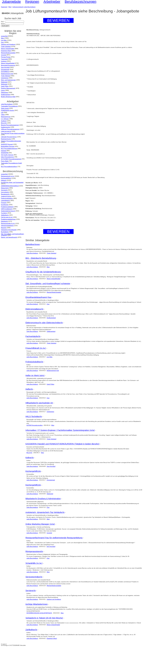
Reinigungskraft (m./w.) (7, 176)
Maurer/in (3, 227)
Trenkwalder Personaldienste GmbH (11, 163)
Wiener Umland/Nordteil (8, 63)
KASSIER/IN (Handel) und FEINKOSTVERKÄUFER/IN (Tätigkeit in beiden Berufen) (62, 444)
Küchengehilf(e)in (6, 178)
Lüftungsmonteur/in (18, 7)
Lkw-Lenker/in (5, 192)
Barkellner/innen (33, 244)
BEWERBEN (58, 20)
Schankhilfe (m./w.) (34, 563)
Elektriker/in (4, 221)
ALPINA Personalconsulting (34, 425)
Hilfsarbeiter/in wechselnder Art (39, 403)
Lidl (2, 112)
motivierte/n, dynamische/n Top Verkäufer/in (45, 512)
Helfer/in (29, 389)
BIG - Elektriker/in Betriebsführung (41, 258)
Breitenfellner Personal (7, 146)
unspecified (4, 36)
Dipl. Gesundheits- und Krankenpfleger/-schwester (12, 234)
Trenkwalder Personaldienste (9, 106)
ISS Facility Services (7, 155)
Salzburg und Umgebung (8, 44)
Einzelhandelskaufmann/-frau (38, 297)
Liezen (3, 90)
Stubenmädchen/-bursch (8, 211)
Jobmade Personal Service (9, 137)
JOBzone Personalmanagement (10, 129)
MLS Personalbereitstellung (9, 166)
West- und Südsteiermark (8, 80)
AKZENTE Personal (7, 144)
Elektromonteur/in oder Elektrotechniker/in (44, 323)
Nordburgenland (5, 94)
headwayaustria (5, 127)
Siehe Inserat (5, 108)
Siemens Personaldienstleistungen (11, 141)
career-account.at (6, 131)
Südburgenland (51, 331)
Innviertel (3, 55)
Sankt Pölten (4, 86)
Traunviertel (4, 59)
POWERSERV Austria (7, 110)
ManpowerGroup (5, 116)
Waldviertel (4, 82)
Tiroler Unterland (5, 46)
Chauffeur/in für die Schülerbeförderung (43, 272)
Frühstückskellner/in (34, 362)
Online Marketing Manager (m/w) (40, 524)
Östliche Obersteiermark (8, 88)
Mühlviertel (4, 84)
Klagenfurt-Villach (6, 50)
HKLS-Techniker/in (34, 416)
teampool (3, 150)
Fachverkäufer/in (33, 336)
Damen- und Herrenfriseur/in (9, 237)
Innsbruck (4, 61)
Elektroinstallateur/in (34, 309)
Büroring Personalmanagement (10, 125)
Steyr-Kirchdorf (5, 67)
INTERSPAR (4, 152)
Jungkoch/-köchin (6, 196)
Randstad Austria (6, 139)
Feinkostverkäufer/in (7, 198)
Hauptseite (4, 7)
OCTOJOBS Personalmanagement (11, 159)
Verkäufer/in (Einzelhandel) (8, 229)
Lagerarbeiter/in (5, 200)
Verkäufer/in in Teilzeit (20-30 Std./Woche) (44, 618)
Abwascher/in (5, 188)
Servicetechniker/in (34, 577)
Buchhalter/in (5, 232)
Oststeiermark (5, 69)
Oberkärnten (4, 92)
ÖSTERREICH (5, 71)
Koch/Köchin (4, 204)
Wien (9, 7)
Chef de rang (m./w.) (7, 217)
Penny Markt (4, 161)
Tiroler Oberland (5, 76)
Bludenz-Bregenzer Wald (8, 96)
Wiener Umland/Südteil (7, 48)
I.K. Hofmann (5, 119)
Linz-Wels (4, 40)
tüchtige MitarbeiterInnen (37, 604)
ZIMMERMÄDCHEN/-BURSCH (10, 186)
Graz (2, 42)
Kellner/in (3, 180)
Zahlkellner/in (5, 215)
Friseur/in (3, 202)
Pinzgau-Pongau (5, 57)
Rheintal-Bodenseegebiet (8, 53)
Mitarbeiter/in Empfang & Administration (43, 499)
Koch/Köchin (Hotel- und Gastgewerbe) (12, 182)
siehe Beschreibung (29, 7)
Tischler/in (4, 213)
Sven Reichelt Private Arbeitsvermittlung (12, 133)
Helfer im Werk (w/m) (35, 375)
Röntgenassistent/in (34, 551)
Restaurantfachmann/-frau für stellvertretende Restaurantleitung (54, 538)
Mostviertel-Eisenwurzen (8, 65)
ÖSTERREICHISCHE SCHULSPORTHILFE (39, 613)
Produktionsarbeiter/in (7, 207)
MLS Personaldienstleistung (9, 148)
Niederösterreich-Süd (7, 73)
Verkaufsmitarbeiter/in (7, 225)
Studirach (3, 121)
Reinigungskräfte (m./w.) (8, 223)
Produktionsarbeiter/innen (8, 219)
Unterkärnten (4, 78)
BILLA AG (4, 123)
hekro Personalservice (7, 157)
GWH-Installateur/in (6, 209)
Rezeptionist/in (5, 194)
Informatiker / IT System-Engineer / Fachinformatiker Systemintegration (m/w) (60, 430)
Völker (3, 114)
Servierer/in (4, 190)
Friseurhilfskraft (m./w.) (36, 348)
